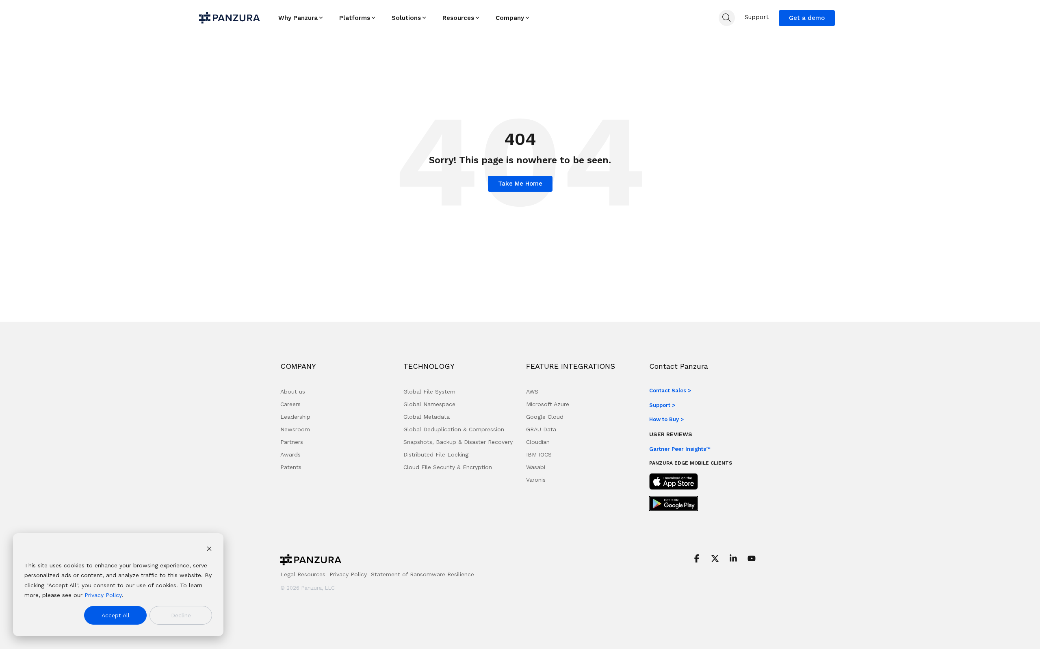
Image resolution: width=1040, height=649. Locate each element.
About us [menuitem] (292, 391)
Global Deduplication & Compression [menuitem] (453, 429)
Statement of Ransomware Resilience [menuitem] (422, 574)
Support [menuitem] (757, 17)
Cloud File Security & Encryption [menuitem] (447, 467)
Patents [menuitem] (290, 467)
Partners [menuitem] (291, 442)
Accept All (116, 615)
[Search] (727, 18)
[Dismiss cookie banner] (209, 550)
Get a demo (807, 18)
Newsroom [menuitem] (295, 429)
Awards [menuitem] (290, 454)
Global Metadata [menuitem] (426, 416)
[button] (698, 559)
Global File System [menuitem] (429, 391)
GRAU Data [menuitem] (541, 429)
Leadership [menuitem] (295, 416)
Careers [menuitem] (290, 404)
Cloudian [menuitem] (538, 442)
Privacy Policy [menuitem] (348, 574)
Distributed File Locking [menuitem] (435, 454)
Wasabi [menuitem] (535, 467)
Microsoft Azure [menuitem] (547, 404)
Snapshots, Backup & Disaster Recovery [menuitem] (458, 442)
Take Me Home (520, 183)
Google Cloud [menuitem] (544, 416)
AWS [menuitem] (532, 391)
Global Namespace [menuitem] (429, 404)
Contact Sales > (670, 390)
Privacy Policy (103, 595)
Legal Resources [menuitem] (302, 574)
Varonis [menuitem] (536, 479)
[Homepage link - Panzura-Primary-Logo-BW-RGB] (310, 562)
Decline (181, 615)
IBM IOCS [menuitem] (539, 454)
